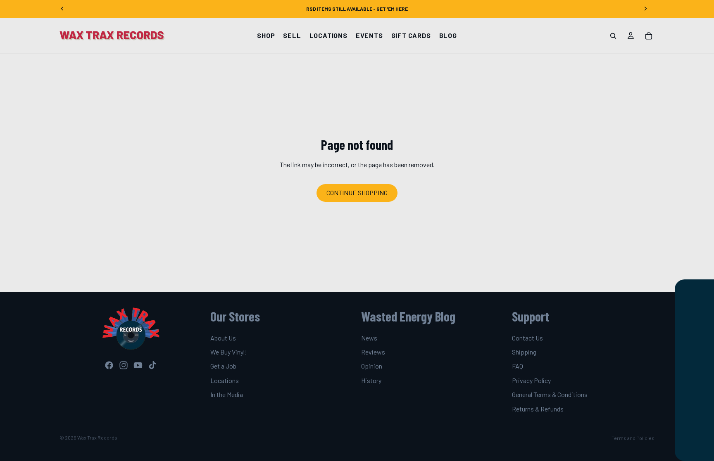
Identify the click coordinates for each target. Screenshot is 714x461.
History (371, 380)
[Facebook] (109, 365)
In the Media (226, 394)
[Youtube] (138, 365)
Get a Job (223, 366)
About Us (223, 338)
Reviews (373, 352)
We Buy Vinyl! (228, 352)
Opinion (371, 366)
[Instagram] (124, 365)
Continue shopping (357, 192)
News (369, 338)
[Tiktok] (152, 365)
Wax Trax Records (97, 437)
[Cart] (649, 36)
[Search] (613, 36)
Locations (224, 380)
